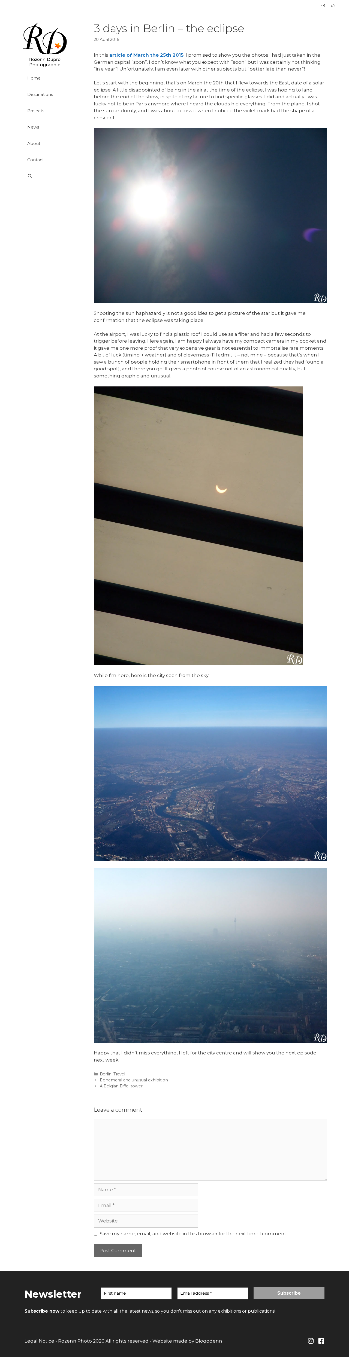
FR (322, 5)
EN (332, 5)
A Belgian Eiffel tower (121, 1086)
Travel (119, 1074)
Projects (35, 110)
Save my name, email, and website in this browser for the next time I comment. (193, 1233)
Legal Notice (39, 1341)
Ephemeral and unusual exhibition (134, 1080)
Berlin (106, 1074)
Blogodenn (208, 1341)
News (33, 127)
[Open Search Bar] (52, 176)
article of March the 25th (140, 55)
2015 (177, 55)
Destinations (40, 94)
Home (34, 78)
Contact (35, 159)
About (33, 143)
